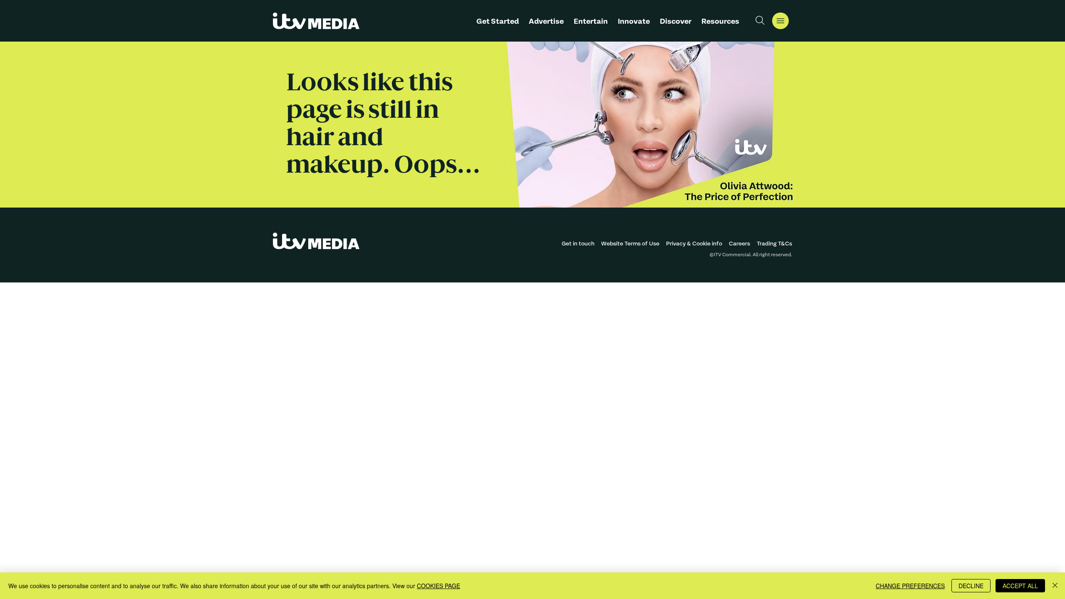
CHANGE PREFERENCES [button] (910, 586)
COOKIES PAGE (438, 586)
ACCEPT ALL (1020, 586)
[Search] (760, 20)
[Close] (1055, 585)
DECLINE (970, 586)
